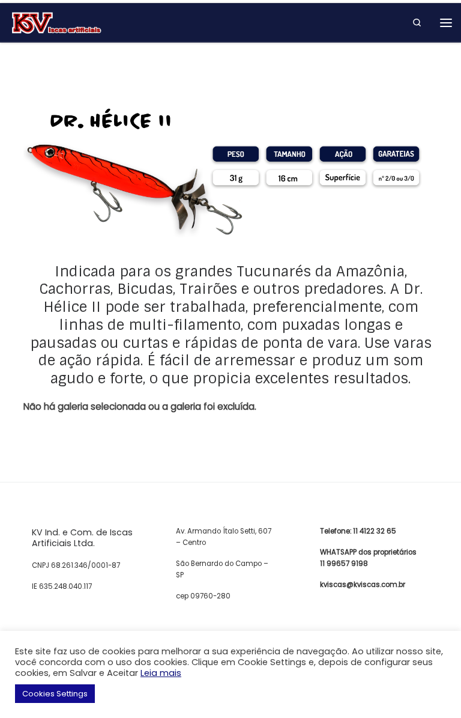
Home (34, 63)
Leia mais (160, 673)
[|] (56, 21)
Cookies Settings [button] (55, 693)
